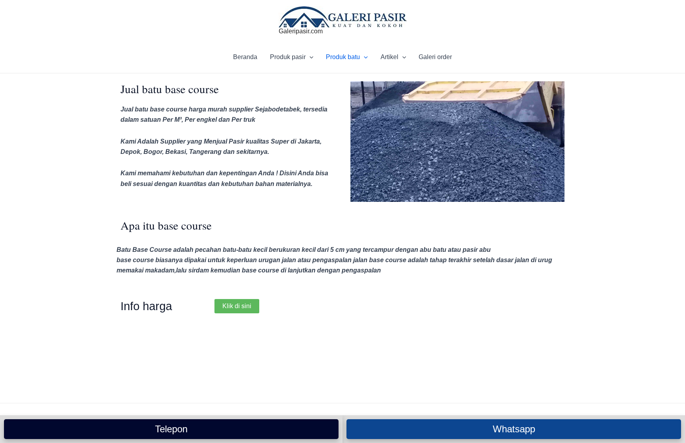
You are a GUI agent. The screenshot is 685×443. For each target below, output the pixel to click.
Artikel (389, 57)
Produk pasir (288, 57)
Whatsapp (514, 429)
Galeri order (435, 57)
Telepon (171, 429)
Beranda (245, 57)
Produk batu (343, 57)
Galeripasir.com (301, 31)
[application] (310, 57)
